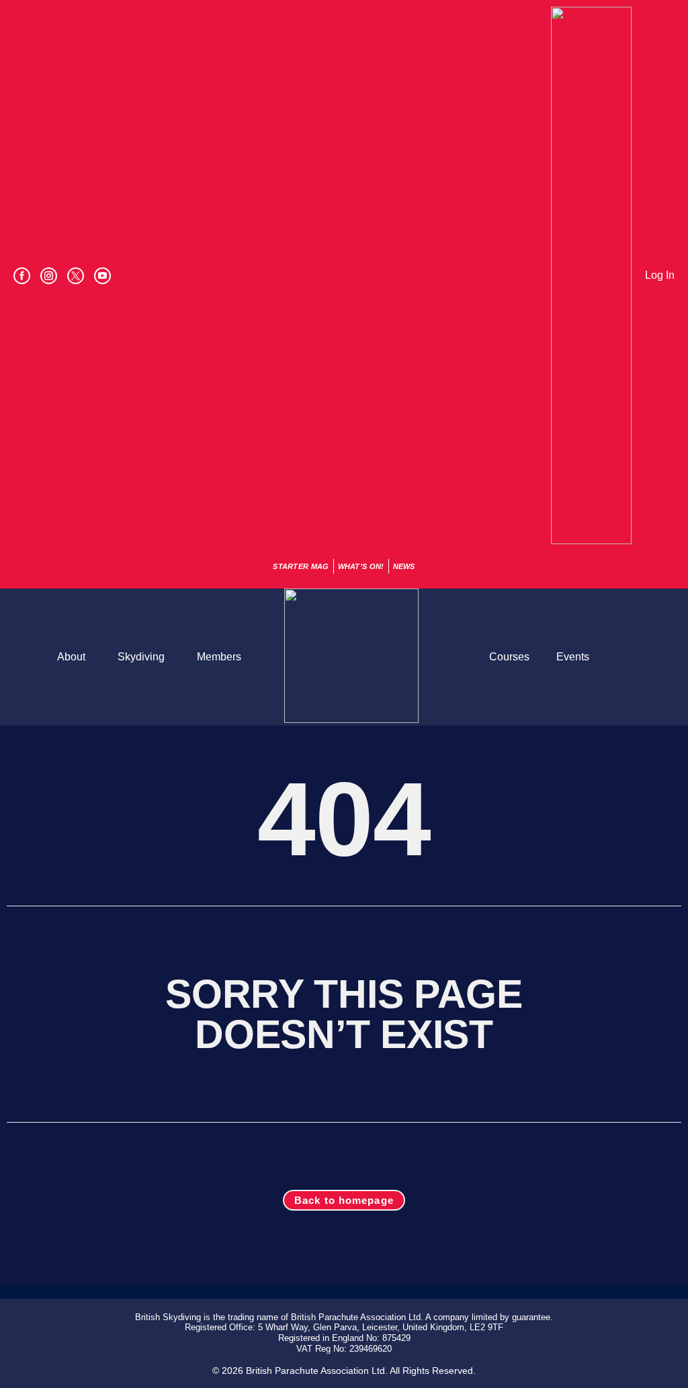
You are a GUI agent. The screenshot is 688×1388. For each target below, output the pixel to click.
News (404, 566)
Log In (660, 275)
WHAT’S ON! (361, 566)
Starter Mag (301, 566)
